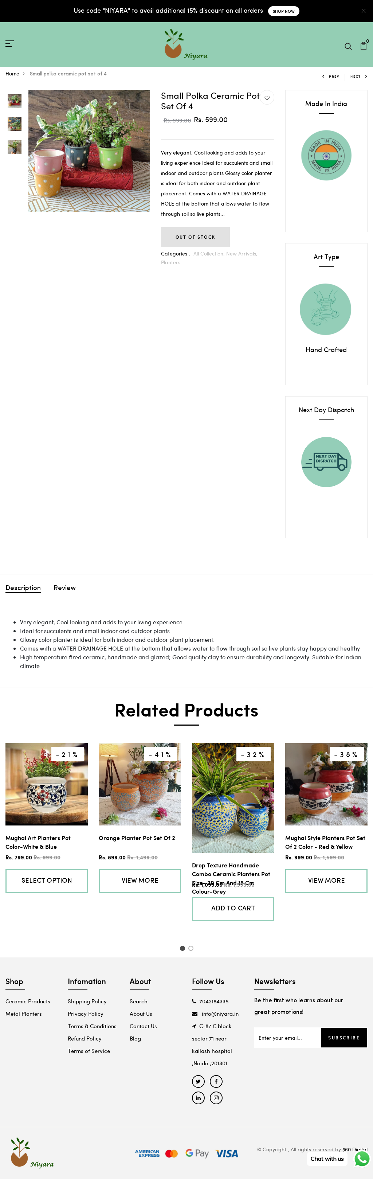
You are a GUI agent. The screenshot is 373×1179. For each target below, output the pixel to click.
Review (65, 588)
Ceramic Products (27, 1001)
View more (140, 881)
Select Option (46, 881)
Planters (170, 262)
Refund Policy (85, 1038)
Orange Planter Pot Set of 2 (137, 838)
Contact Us (143, 1026)
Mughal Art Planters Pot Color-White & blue (38, 842)
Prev (334, 76)
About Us (141, 1013)
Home (12, 73)
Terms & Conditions (92, 1026)
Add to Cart (233, 909)
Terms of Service (89, 1050)
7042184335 (213, 1001)
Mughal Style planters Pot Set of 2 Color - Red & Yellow (325, 842)
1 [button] (183, 949)
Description (23, 588)
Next (355, 76)
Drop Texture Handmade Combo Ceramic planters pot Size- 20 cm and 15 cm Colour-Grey (231, 878)
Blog (135, 1038)
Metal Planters (23, 1013)
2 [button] (192, 949)
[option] (14, 101)
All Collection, (209, 253)
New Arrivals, (242, 253)
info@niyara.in (219, 1013)
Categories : (175, 253)
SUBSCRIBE (344, 1037)
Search (139, 1001)
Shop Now (284, 11)
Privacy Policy (85, 1013)
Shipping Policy (87, 1001)
